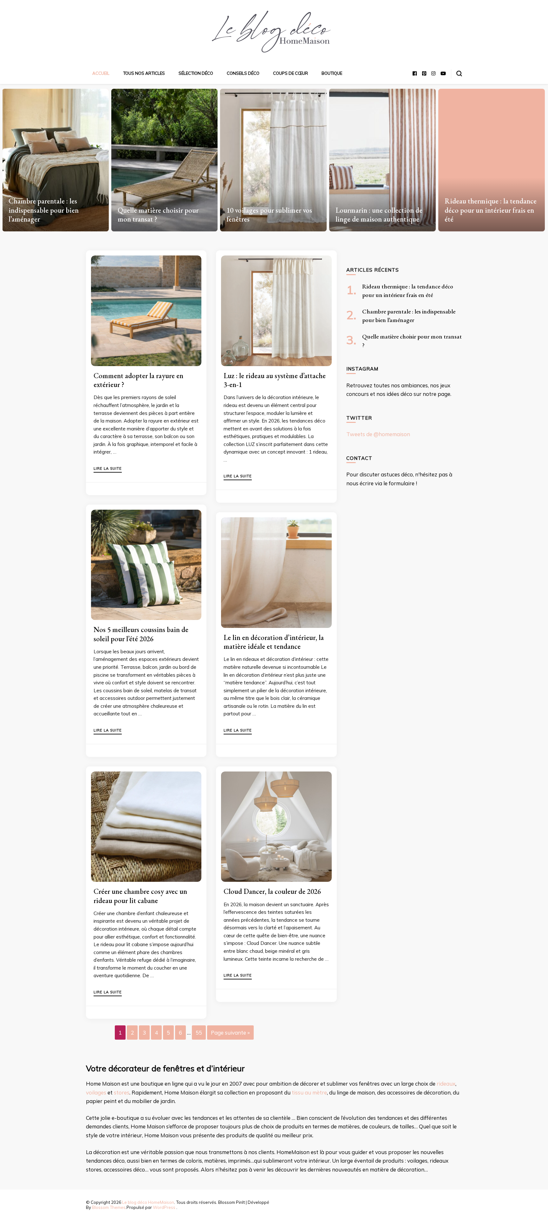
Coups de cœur (290, 73)
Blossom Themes (109, 1207)
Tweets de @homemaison (378, 434)
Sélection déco (196, 73)
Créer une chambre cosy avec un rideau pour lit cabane (140, 896)
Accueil (100, 73)
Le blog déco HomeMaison (148, 1202)
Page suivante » (230, 1032)
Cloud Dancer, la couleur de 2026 (272, 891)
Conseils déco (243, 73)
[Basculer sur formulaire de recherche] (459, 73)
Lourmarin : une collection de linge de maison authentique (379, 214)
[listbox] (274, 157)
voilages (96, 1092)
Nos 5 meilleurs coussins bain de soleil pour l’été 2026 (141, 634)
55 (199, 1032)
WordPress (164, 1207)
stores (121, 1092)
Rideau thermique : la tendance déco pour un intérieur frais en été (491, 210)
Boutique (332, 73)
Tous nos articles (144, 73)
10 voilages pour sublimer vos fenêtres (269, 214)
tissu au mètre (309, 1092)
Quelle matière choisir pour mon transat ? (158, 214)
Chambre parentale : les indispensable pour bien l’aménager (44, 210)
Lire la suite (108, 469)
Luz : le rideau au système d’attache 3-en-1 (275, 380)
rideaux (446, 1083)
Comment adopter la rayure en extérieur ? (138, 380)
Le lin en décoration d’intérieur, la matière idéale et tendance (274, 642)
